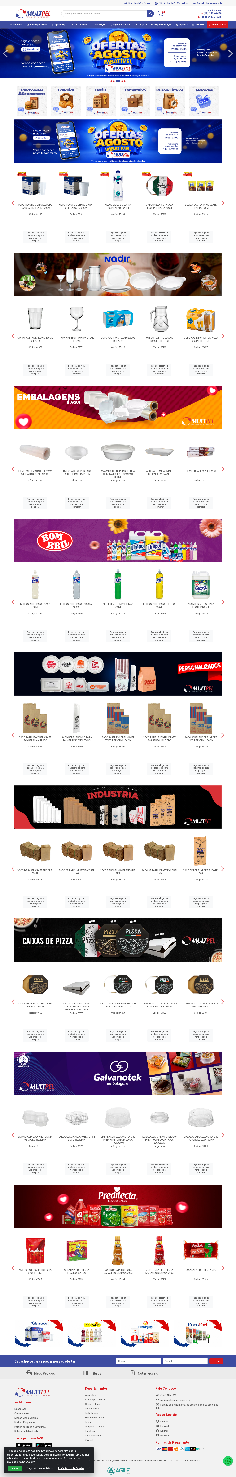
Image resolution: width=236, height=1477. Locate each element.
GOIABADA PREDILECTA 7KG (201, 1269)
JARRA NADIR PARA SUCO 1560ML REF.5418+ (159, 339)
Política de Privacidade (26, 1431)
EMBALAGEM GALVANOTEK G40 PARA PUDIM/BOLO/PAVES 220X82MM (159, 1139)
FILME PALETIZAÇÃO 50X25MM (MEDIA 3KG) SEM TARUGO (35, 473)
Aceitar (15, 1468)
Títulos (95, 1373)
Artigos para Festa (95, 1399)
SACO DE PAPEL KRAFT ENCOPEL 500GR (35, 872)
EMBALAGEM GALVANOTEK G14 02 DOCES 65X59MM (35, 1138)
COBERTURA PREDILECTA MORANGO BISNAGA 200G (159, 1271)
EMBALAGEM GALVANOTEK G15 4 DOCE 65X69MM (77, 1138)
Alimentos (90, 1395)
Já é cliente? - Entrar (138, 3)
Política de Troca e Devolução (30, 1426)
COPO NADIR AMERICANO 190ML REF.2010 (35, 339)
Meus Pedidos (44, 1373)
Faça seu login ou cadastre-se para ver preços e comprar (35, 237)
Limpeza (89, 1422)
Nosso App (20, 1408)
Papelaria (90, 1431)
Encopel (164, 1426)
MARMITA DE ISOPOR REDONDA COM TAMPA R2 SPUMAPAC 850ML (118, 474)
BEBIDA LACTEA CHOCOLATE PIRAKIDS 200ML (201, 206)
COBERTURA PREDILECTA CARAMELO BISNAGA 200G (118, 1271)
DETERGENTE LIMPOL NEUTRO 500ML (159, 606)
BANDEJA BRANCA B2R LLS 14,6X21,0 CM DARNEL (159, 473)
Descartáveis (92, 1408)
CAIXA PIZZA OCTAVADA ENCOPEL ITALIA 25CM (159, 206)
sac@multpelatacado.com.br (175, 1400)
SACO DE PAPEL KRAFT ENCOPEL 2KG (118, 872)
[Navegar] (5, 54)
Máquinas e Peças (94, 1426)
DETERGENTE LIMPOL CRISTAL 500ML (76, 606)
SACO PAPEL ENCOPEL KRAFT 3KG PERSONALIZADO (159, 739)
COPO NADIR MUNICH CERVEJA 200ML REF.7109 (201, 339)
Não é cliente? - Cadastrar (173, 3)
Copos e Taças (93, 1404)
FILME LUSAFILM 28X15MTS (201, 471)
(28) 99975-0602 (211, 17)
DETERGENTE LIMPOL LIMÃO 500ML (118, 606)
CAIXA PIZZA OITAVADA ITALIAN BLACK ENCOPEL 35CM (159, 1005)
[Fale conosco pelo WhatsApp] (228, 1461)
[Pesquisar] (150, 13)
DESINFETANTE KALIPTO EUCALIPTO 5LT (201, 606)
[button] (111, 81)
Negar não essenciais (38, 1468)
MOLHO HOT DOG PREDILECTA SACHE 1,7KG (35, 1271)
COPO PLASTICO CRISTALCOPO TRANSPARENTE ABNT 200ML (35, 206)
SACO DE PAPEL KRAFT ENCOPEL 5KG (201, 872)
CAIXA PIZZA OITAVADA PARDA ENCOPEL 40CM (201, 1005)
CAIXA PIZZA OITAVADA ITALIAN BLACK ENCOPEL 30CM (118, 1005)
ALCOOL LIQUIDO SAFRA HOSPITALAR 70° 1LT (118, 206)
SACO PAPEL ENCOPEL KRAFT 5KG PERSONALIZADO (35, 739)
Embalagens (91, 1413)
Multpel (164, 1421)
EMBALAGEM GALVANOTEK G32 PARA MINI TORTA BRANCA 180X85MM (118, 1139)
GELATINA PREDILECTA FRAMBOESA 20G (76, 1271)
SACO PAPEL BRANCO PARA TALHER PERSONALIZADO (76, 739)
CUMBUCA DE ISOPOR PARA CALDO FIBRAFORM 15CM (77, 473)
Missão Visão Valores (26, 1417)
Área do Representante (209, 3)
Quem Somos (21, 1413)
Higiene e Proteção (95, 1417)
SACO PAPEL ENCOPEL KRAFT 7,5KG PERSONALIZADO (118, 739)
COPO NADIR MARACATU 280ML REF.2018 (118, 339)
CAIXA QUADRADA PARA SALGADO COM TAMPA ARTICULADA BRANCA (76, 1006)
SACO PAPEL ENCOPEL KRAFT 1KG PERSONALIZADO (201, 739)
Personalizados (93, 1435)
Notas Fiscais (147, 1373)
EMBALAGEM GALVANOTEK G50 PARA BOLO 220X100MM (201, 1138)
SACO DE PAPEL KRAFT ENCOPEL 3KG (159, 872)
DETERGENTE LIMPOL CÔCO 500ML (35, 606)
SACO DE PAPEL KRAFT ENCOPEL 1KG (77, 872)
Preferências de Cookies (71, 1468)
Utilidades (90, 1440)
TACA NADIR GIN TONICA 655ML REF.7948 (76, 339)
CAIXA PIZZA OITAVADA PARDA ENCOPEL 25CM (35, 1005)
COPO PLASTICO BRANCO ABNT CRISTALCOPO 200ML (76, 206)
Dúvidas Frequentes (24, 1422)
